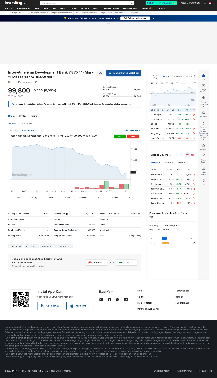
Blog (139, 290)
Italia (49, 246)
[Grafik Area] (16, 130)
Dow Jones (155, 129)
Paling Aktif (155, 162)
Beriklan (179, 296)
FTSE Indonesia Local (160, 119)
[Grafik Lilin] (11, 130)
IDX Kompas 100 (158, 114)
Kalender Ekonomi (111, 8)
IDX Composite (157, 110)
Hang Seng (155, 133)
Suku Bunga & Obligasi (16, 13)
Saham (189, 76)
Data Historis (26, 123)
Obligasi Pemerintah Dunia (61, 13)
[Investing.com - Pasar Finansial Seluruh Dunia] (16, 3)
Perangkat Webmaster (148, 309)
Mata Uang (155, 76)
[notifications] (205, 2)
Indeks (166, 76)
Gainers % (168, 162)
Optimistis (129, 262)
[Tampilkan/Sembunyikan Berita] (42, 130)
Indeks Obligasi (121, 13)
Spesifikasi (133, 13)
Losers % (181, 162)
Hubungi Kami (182, 303)
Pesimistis (98, 262)
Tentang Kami (182, 290)
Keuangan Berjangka (39, 13)
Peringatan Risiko (204, 371)
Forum (33, 116)
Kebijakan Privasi (184, 371)
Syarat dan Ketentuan (163, 371)
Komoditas (177, 76)
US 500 (154, 124)
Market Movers (159, 154)
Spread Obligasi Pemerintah (86, 13)
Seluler (140, 296)
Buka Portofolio (144, 303)
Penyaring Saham (130, 8)
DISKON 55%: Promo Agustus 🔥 (161, 3)
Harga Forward (106, 13)
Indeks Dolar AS (158, 138)
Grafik (22, 116)
